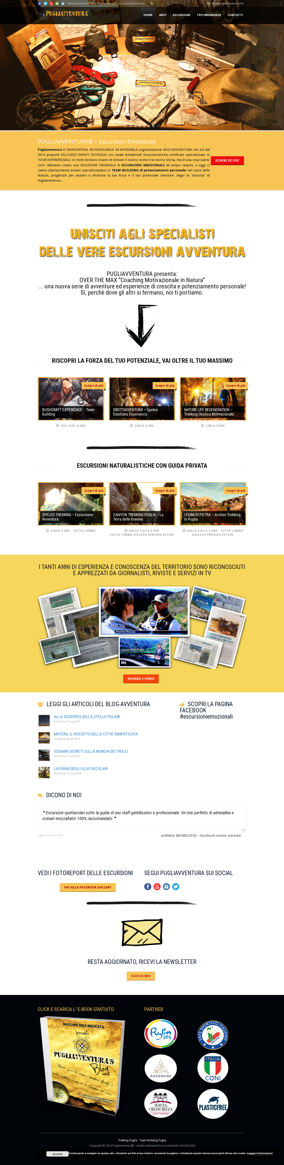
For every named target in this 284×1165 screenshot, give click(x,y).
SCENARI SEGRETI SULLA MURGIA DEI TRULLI (91, 751)
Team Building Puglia (153, 1140)
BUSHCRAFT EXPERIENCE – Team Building (68, 411)
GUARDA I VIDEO (141, 679)
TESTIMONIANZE (209, 15)
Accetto (58, 1154)
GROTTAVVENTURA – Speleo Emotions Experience (135, 411)
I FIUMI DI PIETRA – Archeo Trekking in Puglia (212, 516)
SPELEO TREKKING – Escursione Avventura (67, 516)
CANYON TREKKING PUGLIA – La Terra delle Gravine (138, 516)
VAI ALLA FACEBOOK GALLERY (87, 887)
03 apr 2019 (67, 738)
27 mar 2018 (67, 773)
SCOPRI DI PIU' (227, 160)
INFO (162, 15)
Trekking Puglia (127, 1140)
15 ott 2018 (66, 756)
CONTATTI (235, 15)
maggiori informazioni (260, 1153)
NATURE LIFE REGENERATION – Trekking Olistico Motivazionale (209, 411)
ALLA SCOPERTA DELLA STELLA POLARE (87, 716)
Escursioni (181, 15)
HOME (148, 15)
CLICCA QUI (141, 976)
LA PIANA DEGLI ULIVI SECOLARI (81, 768)
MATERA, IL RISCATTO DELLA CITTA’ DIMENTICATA (96, 734)
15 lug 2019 (67, 721)
